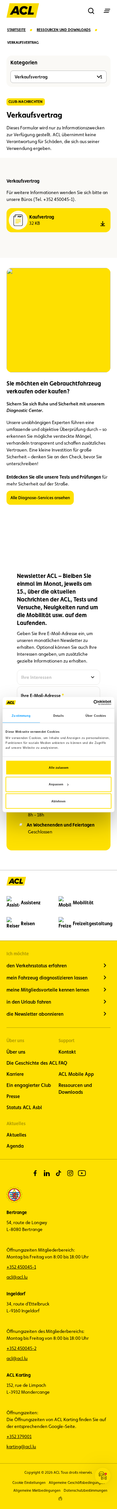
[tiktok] (58, 1173)
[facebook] (35, 1173)
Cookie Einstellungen (29, 1483)
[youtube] (82, 1173)
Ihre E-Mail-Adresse (41, 695)
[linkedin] (47, 1173)
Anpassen (56, 784)
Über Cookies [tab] (95, 715)
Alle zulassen (59, 767)
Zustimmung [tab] (21, 715)
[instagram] (70, 1173)
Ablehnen (58, 801)
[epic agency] (60, 1498)
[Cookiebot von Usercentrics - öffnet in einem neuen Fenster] (84, 702)
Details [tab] (58, 715)
